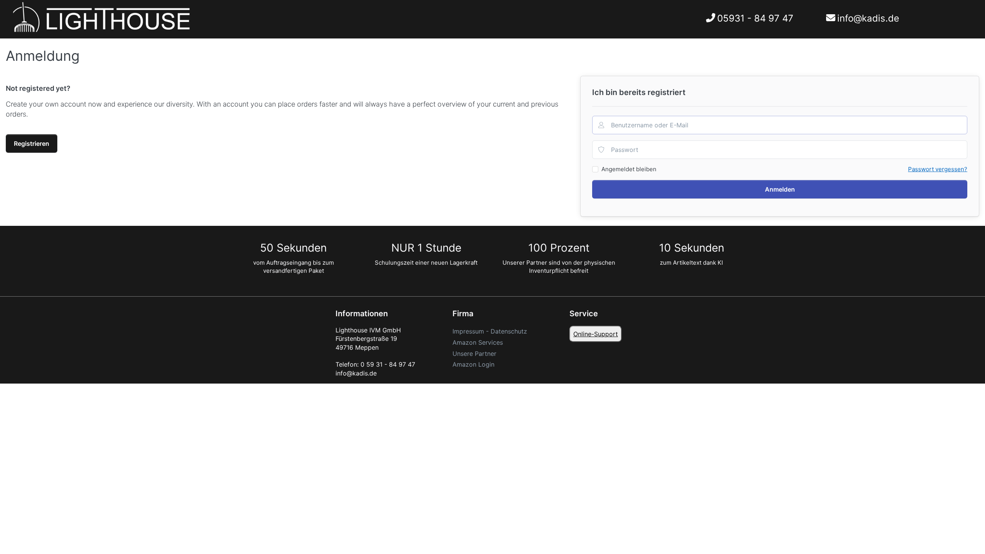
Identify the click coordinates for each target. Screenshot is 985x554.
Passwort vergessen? (937, 169)
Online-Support (595, 334)
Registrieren (31, 143)
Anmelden (780, 189)
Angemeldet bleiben (628, 169)
